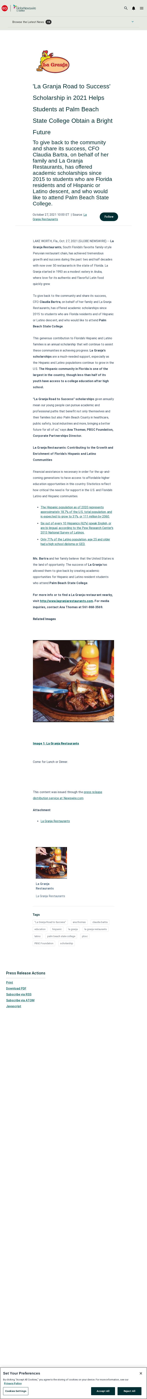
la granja (73, 929)
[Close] (141, 1373)
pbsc (85, 936)
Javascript (13, 1006)
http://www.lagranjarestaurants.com (66, 601)
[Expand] (111, 719)
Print (9, 982)
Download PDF (16, 988)
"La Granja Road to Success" (50, 922)
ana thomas (79, 922)
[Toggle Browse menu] (132, 22)
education (40, 929)
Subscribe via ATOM (20, 1000)
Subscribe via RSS (18, 994)
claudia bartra (100, 922)
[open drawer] (141, 8)
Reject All (129, 1391)
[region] (73, 1383)
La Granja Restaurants (55, 821)
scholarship (66, 943)
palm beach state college (61, 936)
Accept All (103, 1391)
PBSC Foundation (43, 943)
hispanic (57, 929)
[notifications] (133, 8)
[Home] (19, 8)
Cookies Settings (15, 1391)
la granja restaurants (95, 929)
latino (37, 936)
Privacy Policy (13, 1383)
